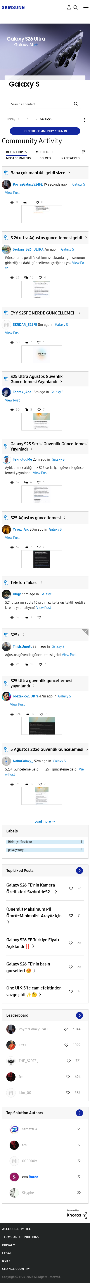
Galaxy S (78, 184)
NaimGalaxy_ (23, 761)
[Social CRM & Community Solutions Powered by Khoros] (77, 1214)
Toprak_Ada (22, 392)
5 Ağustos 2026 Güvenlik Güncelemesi (46, 749)
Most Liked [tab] (44, 152)
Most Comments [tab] (18, 158)
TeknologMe (22, 459)
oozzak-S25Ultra (25, 696)
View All (45, 870)
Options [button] (77, 120)
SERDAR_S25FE (25, 325)
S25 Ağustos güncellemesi (35, 517)
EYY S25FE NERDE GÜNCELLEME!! (43, 313)
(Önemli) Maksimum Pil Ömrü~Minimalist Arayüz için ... (36, 912)
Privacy (8, 1245)
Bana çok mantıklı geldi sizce (37, 172)
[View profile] (6, 184)
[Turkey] (13, 7)
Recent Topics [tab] (16, 152)
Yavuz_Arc (21, 529)
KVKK (6, 1261)
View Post (12, 193)
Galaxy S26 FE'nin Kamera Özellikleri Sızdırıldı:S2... (30, 888)
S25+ (15, 634)
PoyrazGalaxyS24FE (28, 184)
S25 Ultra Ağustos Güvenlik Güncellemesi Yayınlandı (36, 379)
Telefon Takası (24, 582)
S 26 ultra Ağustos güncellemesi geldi (46, 237)
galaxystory (16, 850)
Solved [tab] (45, 158)
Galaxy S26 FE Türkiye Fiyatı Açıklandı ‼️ (32, 943)
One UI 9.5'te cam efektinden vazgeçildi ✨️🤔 (34, 991)
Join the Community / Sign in (45, 131)
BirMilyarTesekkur (20, 842)
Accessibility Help (17, 1229)
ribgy (17, 594)
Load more (43, 821)
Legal (7, 1253)
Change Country (16, 1269)
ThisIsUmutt (22, 646)
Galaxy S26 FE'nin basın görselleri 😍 (28, 967)
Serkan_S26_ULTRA (28, 249)
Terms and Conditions (20, 1237)
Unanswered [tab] (69, 158)
